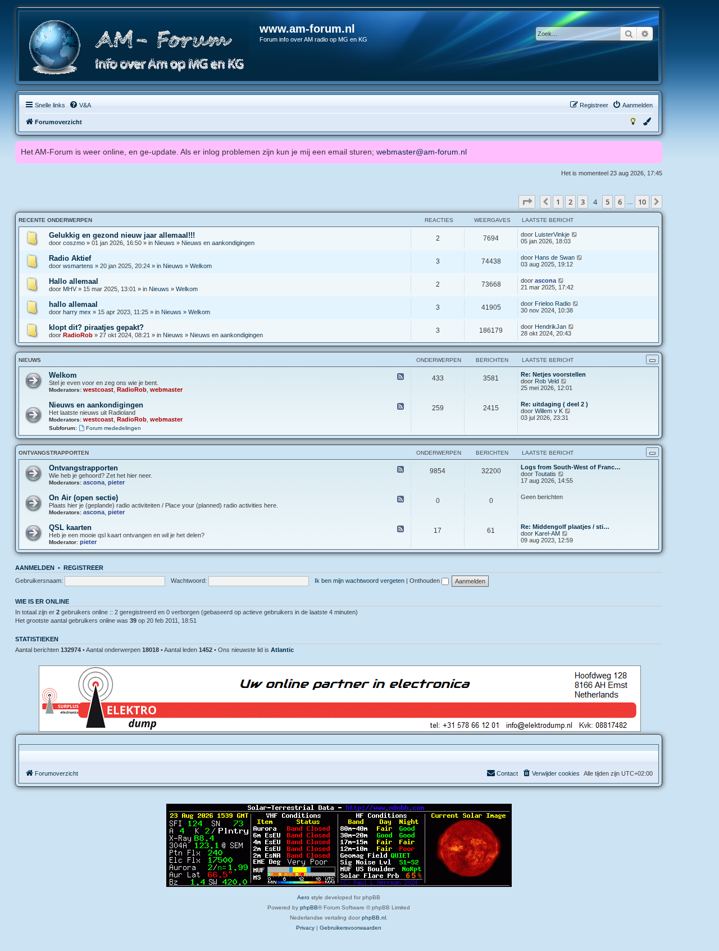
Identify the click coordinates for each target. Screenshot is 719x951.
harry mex (77, 312)
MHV (69, 289)
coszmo (74, 242)
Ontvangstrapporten (54, 453)
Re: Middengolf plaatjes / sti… (565, 526)
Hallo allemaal (73, 281)
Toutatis (545, 473)
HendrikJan (550, 326)
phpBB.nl (374, 917)
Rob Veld (547, 381)
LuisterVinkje (552, 234)
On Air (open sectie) (83, 497)
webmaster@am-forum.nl (421, 152)
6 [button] (620, 202)
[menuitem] (80, 105)
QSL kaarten (70, 527)
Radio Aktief (70, 258)
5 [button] (607, 202)
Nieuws (164, 242)
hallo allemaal (73, 304)
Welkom (201, 265)
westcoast (98, 389)
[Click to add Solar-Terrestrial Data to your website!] (339, 845)
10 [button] (642, 202)
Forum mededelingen (113, 428)
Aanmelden (34, 567)
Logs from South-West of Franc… (571, 467)
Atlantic (282, 649)
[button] (526, 202)
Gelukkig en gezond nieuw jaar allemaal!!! (122, 235)
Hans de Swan (555, 257)
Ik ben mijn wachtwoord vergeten (359, 580)
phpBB (309, 907)
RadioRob (78, 335)
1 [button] (558, 202)
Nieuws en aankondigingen (217, 242)
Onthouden (425, 580)
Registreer (83, 567)
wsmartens (78, 265)
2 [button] (570, 202)
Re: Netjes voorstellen (553, 374)
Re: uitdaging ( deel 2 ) (554, 404)
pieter (116, 482)
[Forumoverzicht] (140, 47)
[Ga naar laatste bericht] (575, 234)
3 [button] (583, 202)
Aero (303, 897)
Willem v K (549, 410)
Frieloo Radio (553, 303)
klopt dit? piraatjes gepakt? (96, 327)
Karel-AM (547, 533)
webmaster (166, 389)
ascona (545, 280)
